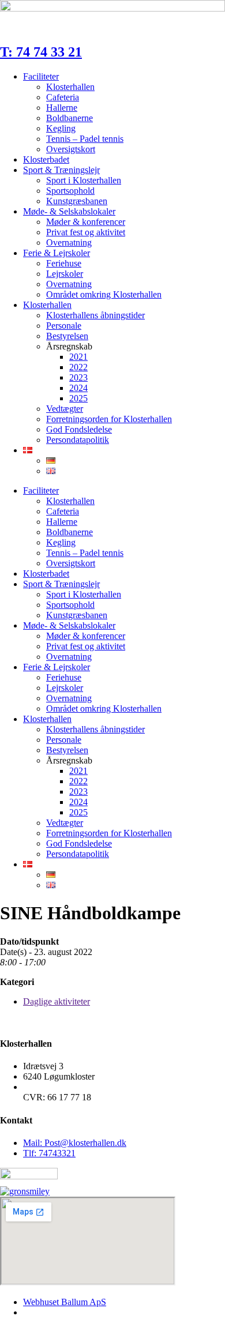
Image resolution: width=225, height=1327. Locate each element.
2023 (78, 377)
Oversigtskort (70, 149)
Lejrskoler (64, 274)
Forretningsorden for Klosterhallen (109, 419)
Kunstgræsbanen (76, 201)
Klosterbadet (46, 159)
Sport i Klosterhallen (83, 180)
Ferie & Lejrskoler (56, 253)
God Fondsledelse (79, 429)
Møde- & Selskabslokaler (69, 211)
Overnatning (69, 242)
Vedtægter (64, 408)
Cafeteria (62, 97)
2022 (78, 367)
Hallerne (61, 107)
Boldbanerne (69, 118)
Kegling (61, 128)
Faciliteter (41, 76)
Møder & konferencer (85, 222)
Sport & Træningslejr (61, 170)
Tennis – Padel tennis (84, 139)
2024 (78, 388)
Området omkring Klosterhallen (104, 294)
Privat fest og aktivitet (85, 232)
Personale (63, 325)
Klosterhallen (70, 87)
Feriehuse (63, 263)
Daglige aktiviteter (56, 1001)
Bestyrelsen (67, 336)
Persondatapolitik (77, 440)
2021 (78, 357)
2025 (78, 398)
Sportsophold (70, 191)
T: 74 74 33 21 (41, 51)
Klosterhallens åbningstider (95, 315)
